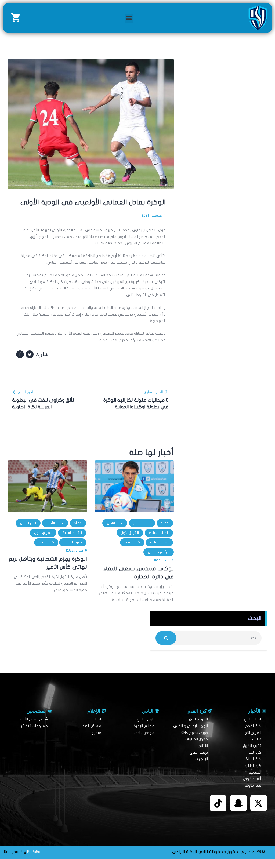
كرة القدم (132, 542)
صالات (256, 739)
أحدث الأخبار (142, 523)
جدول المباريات (196, 739)
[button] (129, 18)
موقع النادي (144, 733)
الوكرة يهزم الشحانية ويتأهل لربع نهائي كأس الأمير (48, 563)
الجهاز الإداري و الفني (190, 726)
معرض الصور (91, 726)
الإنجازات (201, 759)
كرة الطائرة (252, 766)
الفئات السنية (159, 533)
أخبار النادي (115, 523)
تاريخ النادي (145, 719)
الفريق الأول (130, 533)
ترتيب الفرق (252, 746)
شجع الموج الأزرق (34, 719)
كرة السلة (253, 759)
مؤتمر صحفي (158, 552)
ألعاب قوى (252, 779)
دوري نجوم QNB (194, 733)
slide (165, 523)
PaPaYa (34, 852)
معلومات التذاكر (34, 726)
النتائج (203, 746)
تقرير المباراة (159, 542)
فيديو (96, 733)
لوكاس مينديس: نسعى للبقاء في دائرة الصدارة (138, 572)
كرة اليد (255, 753)
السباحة (255, 772)
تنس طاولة (253, 786)
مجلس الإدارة (144, 726)
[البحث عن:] (208, 638)
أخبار (97, 719)
